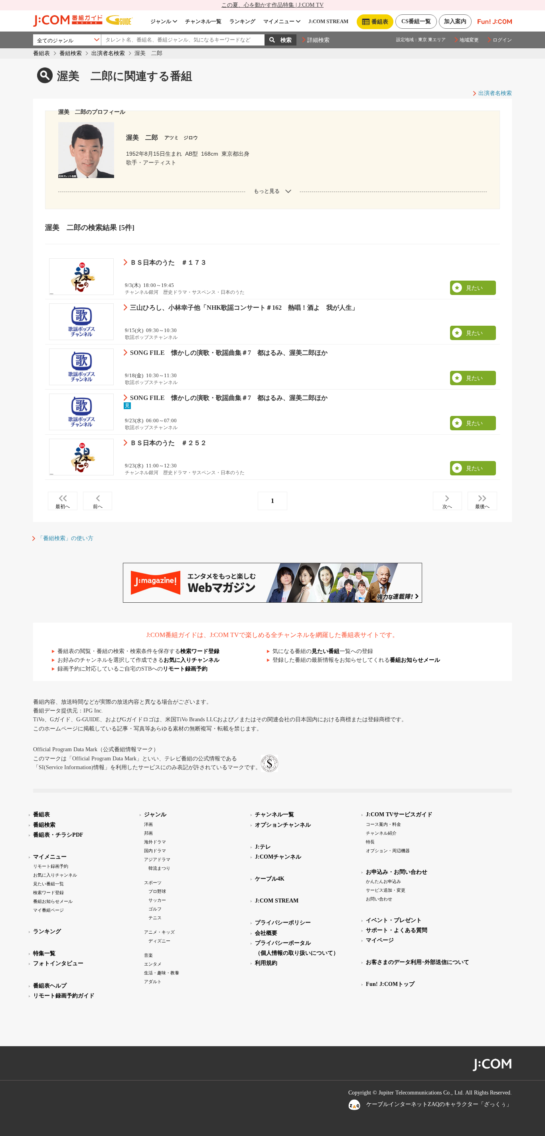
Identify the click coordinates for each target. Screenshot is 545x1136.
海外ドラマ (155, 841)
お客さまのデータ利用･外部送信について (417, 962)
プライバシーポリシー (283, 923)
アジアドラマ (157, 859)
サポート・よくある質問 (396, 930)
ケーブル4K (269, 879)
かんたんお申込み (383, 881)
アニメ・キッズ (159, 932)
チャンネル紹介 (381, 833)
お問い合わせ (379, 899)
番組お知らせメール (415, 660)
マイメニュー (278, 21)
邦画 (148, 833)
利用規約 (266, 963)
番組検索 (70, 53)
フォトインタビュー (58, 963)
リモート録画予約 (185, 669)
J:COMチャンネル (278, 857)
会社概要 (266, 933)
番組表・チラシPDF (58, 835)
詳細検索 (318, 40)
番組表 (41, 53)
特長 (370, 841)
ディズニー (159, 940)
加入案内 (455, 21)
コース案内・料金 (383, 824)
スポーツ (153, 882)
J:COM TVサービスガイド (399, 814)
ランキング (242, 21)
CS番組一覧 (416, 21)
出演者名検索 (108, 53)
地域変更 (469, 40)
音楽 (148, 955)
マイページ (380, 940)
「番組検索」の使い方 (65, 538)
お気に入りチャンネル (191, 660)
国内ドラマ (155, 850)
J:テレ (263, 847)
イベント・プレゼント (394, 920)
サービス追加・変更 (385, 890)
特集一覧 (44, 953)
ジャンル (160, 21)
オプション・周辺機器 (388, 850)
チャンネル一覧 (203, 21)
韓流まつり (159, 868)
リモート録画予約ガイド (64, 996)
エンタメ (153, 964)
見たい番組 (326, 651)
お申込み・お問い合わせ (396, 872)
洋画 (148, 824)
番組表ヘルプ (50, 986)
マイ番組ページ (48, 910)
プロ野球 (157, 891)
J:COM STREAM (328, 21)
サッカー (157, 900)
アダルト (153, 981)
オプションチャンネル (283, 825)
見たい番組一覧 (48, 883)
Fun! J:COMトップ (390, 984)
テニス (155, 917)
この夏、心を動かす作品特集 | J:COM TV (272, 5)
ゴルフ (155, 908)
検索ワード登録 (199, 651)
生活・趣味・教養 (161, 972)
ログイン (502, 40)
